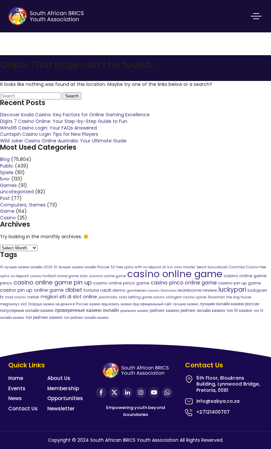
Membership (63, 388)
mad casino (15, 297)
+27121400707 (213, 412)
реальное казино (134, 310)
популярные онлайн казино (27, 310)
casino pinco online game (184, 282)
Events (16, 388)
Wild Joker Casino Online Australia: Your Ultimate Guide (63, 140)
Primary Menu (256, 16)
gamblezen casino (143, 290)
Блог (5, 178)
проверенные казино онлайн (87, 310)
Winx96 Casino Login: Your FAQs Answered (48, 128)
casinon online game (107, 276)
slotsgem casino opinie (186, 297)
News (15, 398)
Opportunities (65, 398)
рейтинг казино (164, 310)
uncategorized (17, 191)
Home (15, 378)
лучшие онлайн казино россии (229, 304)
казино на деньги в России (65, 304)
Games (8, 185)
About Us (58, 378)
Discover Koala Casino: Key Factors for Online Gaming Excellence (75, 114)
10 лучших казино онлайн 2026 (26, 267)
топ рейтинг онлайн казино (86, 317)
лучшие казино (185, 304)
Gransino (168, 290)
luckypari (232, 289)
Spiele (7, 172)
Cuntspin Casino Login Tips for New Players (49, 134)
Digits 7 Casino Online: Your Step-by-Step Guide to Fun (63, 121)
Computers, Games (23, 205)
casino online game (174, 274)
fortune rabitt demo (105, 290)
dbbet (73, 290)
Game (7, 211)
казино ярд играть (104, 304)
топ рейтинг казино (43, 317)
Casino (8, 217)
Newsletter (61, 408)
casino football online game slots (59, 276)
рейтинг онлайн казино (202, 310)
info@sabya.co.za (218, 401)
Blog (5, 159)
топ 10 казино (239, 310)
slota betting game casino (142, 297)
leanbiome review (197, 290)
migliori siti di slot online (69, 296)
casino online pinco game (121, 283)
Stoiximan (216, 297)
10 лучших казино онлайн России (81, 267)
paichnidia (107, 297)
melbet (33, 297)
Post (5, 198)
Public (7, 166)
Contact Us (23, 408)
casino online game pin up (53, 282)
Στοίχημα (35, 304)
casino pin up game (239, 283)
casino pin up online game (32, 290)
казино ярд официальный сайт (146, 304)
